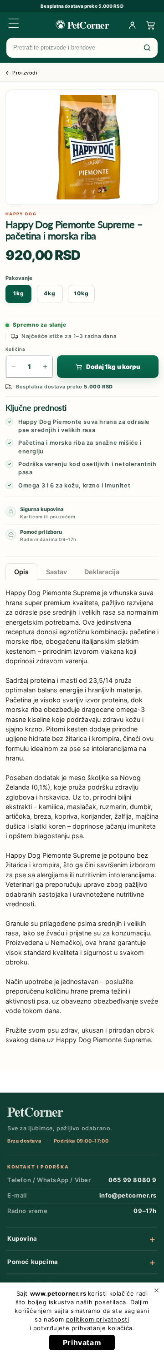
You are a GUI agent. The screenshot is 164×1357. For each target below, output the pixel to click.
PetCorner (35, 1111)
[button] (13, 23)
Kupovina (22, 1238)
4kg (50, 293)
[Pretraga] (147, 47)
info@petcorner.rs (128, 1195)
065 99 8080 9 (132, 1179)
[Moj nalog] (132, 25)
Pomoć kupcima (32, 1261)
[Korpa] (151, 25)
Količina (15, 349)
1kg (18, 293)
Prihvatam (82, 1342)
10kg (81, 293)
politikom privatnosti (97, 1319)
